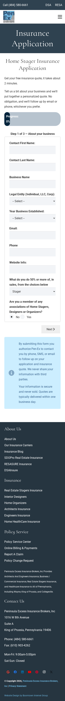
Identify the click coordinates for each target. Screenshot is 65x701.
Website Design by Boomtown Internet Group (26, 695)
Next (50, 329)
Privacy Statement (17, 686)
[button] (59, 17)
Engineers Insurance (29, 576)
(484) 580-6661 (18, 5)
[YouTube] (29, 672)
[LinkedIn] (22, 672)
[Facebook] (15, 672)
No (18, 317)
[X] (51, 672)
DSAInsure (11, 470)
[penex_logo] (9, 17)
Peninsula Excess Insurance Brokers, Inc (23, 571)
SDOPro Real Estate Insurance (23, 457)
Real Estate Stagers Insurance (41, 581)
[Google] (8, 672)
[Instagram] (44, 672)
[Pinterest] (36, 672)
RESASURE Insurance (18, 464)
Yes (29, 317)
